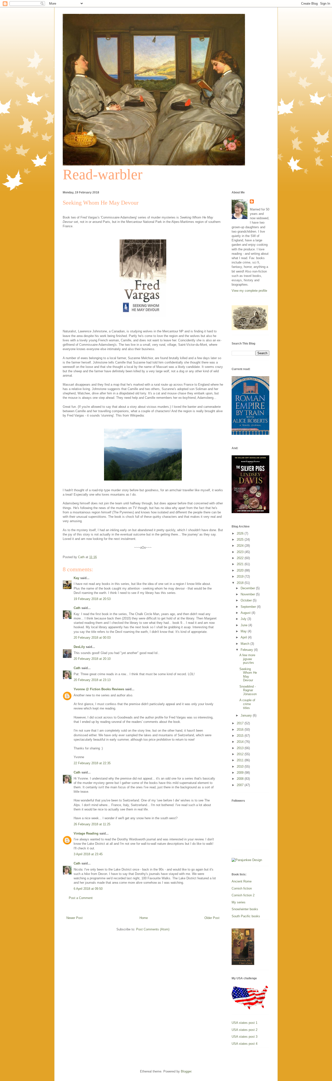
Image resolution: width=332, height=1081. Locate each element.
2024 (241, 545)
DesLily (79, 647)
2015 (241, 735)
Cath (77, 608)
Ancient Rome (242, 881)
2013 (241, 748)
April (244, 637)
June (244, 625)
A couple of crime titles (247, 703)
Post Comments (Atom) (152, 929)
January (247, 715)
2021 (241, 564)
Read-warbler (102, 174)
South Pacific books (246, 916)
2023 (241, 552)
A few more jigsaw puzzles (247, 658)
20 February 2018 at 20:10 (92, 659)
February (247, 650)
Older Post (211, 918)
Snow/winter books (245, 909)
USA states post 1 (244, 1023)
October (247, 600)
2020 (241, 570)
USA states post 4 (244, 1043)
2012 (241, 754)
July (244, 619)
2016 (241, 729)
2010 (241, 766)
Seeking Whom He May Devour (248, 674)
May (244, 631)
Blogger (186, 1071)
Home (144, 918)
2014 (241, 742)
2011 (241, 760)
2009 (241, 772)
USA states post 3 (244, 1036)
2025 (241, 539)
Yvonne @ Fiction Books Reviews (99, 689)
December (248, 588)
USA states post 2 (244, 1030)
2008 (241, 779)
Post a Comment (81, 898)
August (246, 613)
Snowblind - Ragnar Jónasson (248, 690)
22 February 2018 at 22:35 (92, 763)
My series (238, 902)
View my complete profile (249, 290)
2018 (241, 583)
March (245, 643)
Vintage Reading (86, 833)
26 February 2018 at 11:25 (92, 824)
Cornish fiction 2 (243, 895)
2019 (241, 576)
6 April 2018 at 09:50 (88, 888)
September (249, 607)
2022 (241, 558)
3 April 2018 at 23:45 (88, 854)
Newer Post (74, 918)
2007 (241, 785)
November (248, 594)
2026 (241, 533)
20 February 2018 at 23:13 (92, 680)
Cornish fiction (242, 888)
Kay (76, 578)
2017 (241, 723)
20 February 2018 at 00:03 (92, 637)
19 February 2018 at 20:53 (92, 599)
